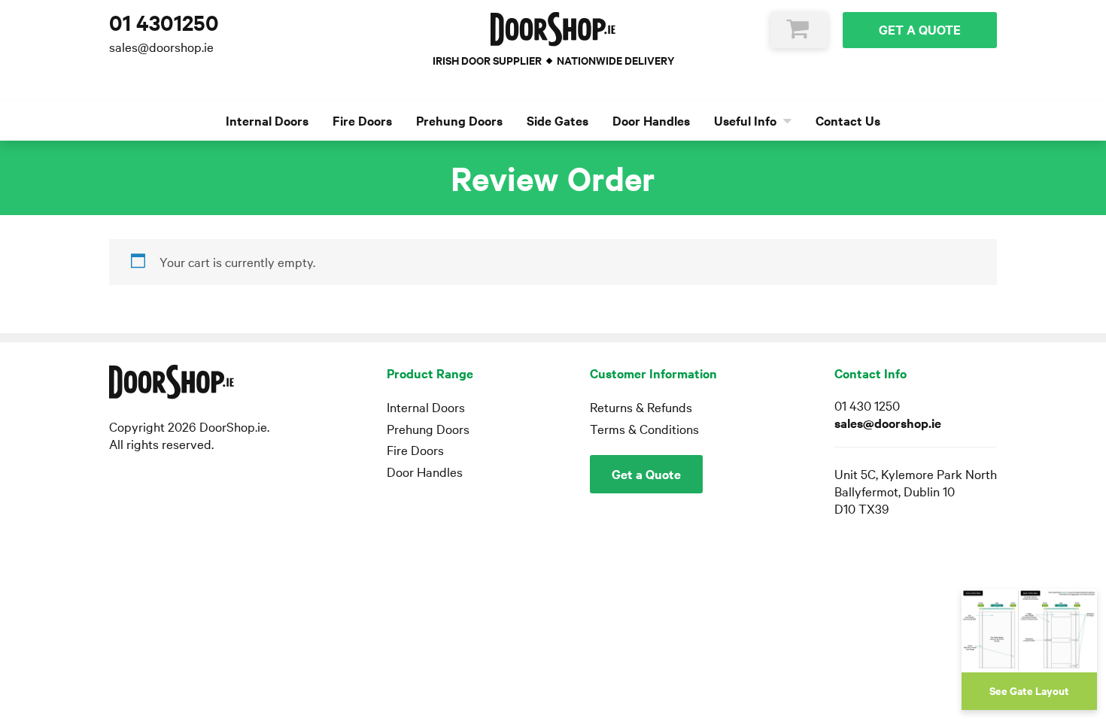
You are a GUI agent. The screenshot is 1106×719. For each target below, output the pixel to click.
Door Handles (651, 120)
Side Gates (557, 120)
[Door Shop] (553, 29)
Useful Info (746, 120)
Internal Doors (267, 120)
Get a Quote (920, 29)
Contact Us (848, 120)
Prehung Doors (459, 120)
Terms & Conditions (644, 429)
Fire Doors (362, 120)
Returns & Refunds (641, 407)
